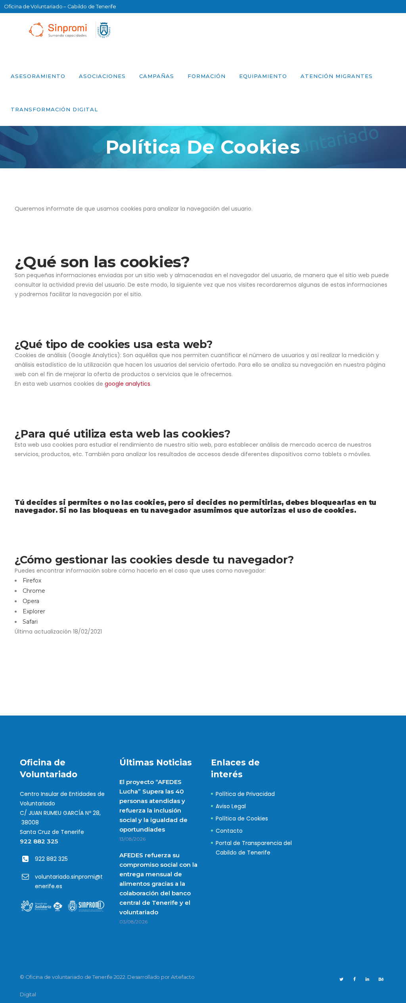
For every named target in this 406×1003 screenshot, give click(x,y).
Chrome (34, 590)
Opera (31, 601)
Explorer (34, 611)
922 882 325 (39, 841)
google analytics (127, 384)
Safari (30, 621)
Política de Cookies (242, 818)
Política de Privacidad (245, 794)
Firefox (32, 580)
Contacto (229, 831)
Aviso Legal (231, 806)
